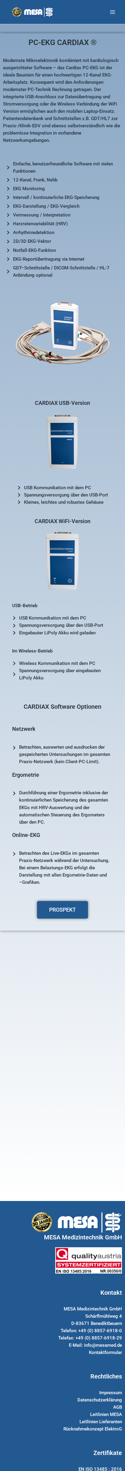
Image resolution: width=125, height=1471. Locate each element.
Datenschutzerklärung (99, 1400)
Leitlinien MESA (106, 1414)
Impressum (110, 1392)
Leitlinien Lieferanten (100, 1421)
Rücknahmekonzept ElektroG (92, 1429)
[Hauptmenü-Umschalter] (112, 12)
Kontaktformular (105, 1352)
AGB (117, 1407)
